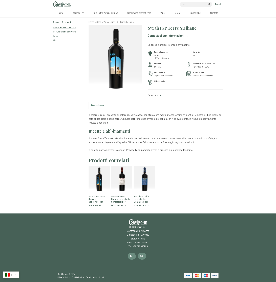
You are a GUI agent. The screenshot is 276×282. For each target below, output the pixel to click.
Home (60, 13)
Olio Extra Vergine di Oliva (105, 13)
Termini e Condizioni (95, 277)
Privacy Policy (63, 277)
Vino (162, 13)
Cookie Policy (78, 277)
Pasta (177, 13)
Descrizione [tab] (97, 105)
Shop (98, 22)
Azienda (76, 13)
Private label (195, 13)
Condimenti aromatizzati (139, 13)
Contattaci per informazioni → (168, 35)
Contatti (214, 13)
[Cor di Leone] (62, 4)
